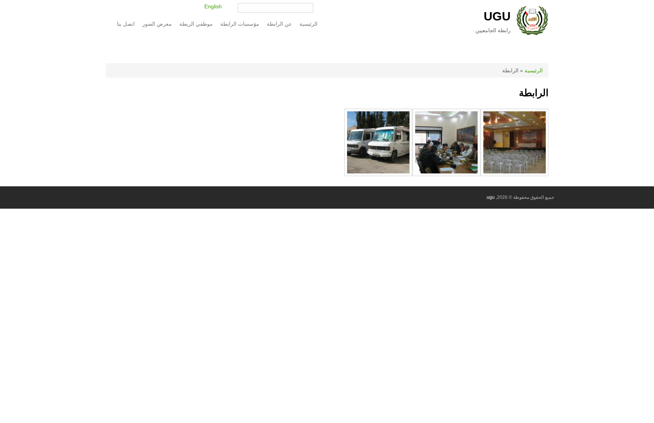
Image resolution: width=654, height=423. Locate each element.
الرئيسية (308, 24)
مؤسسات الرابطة (241, 24)
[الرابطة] (514, 174)
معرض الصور (157, 24)
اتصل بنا (126, 24)
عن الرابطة (281, 24)
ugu (497, 16)
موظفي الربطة (196, 24)
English (213, 6)
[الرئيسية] (532, 33)
